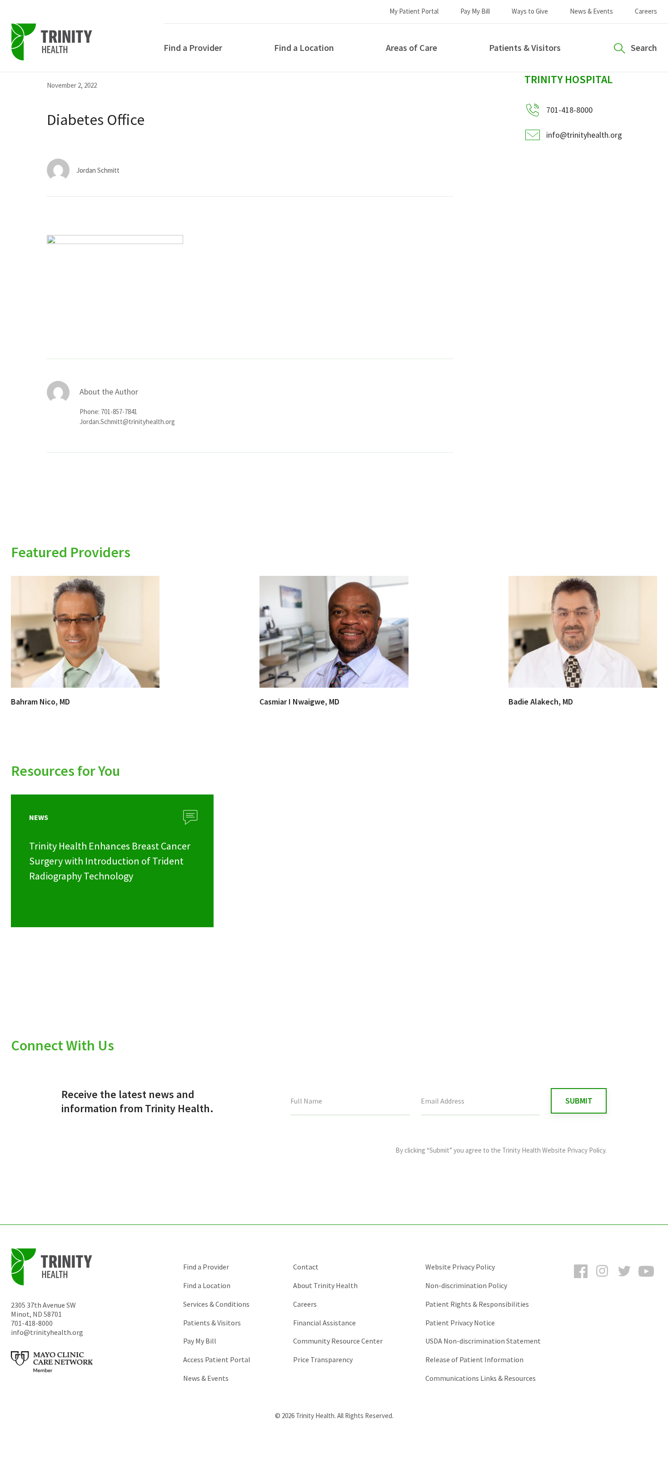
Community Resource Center (338, 1340)
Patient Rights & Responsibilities (477, 1304)
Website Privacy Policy (460, 1266)
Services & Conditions (216, 1304)
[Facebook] (581, 1279)
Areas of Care (411, 47)
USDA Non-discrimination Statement (483, 1340)
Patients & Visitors (525, 47)
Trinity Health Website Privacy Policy (553, 1150)
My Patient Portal (414, 11)
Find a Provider (193, 47)
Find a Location (304, 47)
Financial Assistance (324, 1322)
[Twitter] (624, 1279)
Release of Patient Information (474, 1359)
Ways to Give (530, 11)
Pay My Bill (475, 11)
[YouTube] (646, 1279)
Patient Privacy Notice (460, 1322)
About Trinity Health (325, 1285)
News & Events (591, 11)
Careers (646, 11)
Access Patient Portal (216, 1359)
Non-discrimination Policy (466, 1285)
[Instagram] (602, 1279)
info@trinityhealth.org (584, 135)
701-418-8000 (32, 1323)
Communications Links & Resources (480, 1378)
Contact (306, 1266)
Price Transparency (323, 1359)
